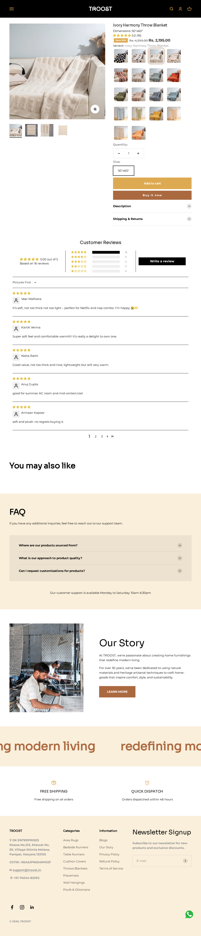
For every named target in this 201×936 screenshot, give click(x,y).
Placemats (71, 875)
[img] (21, 293)
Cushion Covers (74, 861)
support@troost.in (27, 870)
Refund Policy (109, 861)
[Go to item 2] (31, 131)
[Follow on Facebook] (12, 907)
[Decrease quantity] (119, 153)
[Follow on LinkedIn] (32, 907)
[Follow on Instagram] (22, 907)
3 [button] (102, 436)
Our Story (106, 847)
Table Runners (73, 854)
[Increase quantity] (138, 153)
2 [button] (96, 436)
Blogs (103, 840)
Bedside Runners (75, 847)
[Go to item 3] (47, 131)
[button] (122, 35)
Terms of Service (111, 868)
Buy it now (152, 195)
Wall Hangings (74, 882)
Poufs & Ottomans (76, 889)
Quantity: (120, 144)
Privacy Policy (109, 854)
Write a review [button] (162, 261)
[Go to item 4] (63, 131)
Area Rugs (70, 840)
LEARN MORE (117, 692)
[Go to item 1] (15, 131)
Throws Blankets (75, 868)
